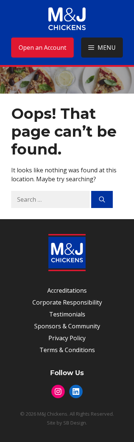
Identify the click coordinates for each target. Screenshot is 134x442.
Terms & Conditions (67, 350)
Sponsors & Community (67, 326)
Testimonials (67, 314)
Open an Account (42, 47)
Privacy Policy (67, 338)
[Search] (102, 199)
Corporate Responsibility (67, 302)
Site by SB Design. (67, 422)
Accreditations (67, 290)
